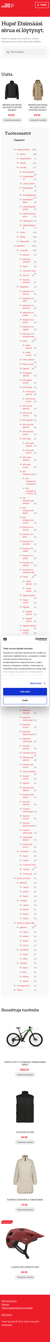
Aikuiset (26, 255)
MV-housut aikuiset (30, 392)
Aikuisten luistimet (26, 260)
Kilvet (25, 341)
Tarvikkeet (24, 851)
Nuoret (26, 275)
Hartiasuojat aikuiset (28, 758)
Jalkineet (23, 882)
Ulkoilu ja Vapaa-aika (26, 923)
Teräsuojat (27, 874)
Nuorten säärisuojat (27, 831)
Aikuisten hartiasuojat (28, 718)
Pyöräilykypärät (29, 195)
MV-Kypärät (28, 420)
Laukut (26, 860)
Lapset (26, 887)
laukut (25, 954)
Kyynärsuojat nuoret (28, 795)
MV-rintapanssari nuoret (31, 491)
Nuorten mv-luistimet (28, 542)
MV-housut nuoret (30, 400)
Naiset (25, 896)
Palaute (5, 1304)
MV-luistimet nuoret (28, 432)
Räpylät (26, 607)
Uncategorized (23, 985)
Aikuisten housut (26, 725)
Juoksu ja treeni (23, 878)
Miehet (26, 891)
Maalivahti (24, 287)
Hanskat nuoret (29, 753)
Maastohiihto (25, 158)
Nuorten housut (26, 817)
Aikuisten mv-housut (28, 292)
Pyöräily (23, 167)
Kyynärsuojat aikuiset (28, 788)
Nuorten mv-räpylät (28, 564)
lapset (25, 266)
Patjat (25, 577)
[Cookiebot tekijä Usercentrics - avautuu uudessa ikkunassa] (35, 639)
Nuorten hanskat (26, 803)
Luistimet (24, 250)
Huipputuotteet (23, 149)
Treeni (22, 232)
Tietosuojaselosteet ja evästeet (17, 1307)
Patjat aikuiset (29, 582)
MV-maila (27, 438)
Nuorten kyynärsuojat (28, 824)
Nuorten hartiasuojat (28, 810)
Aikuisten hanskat (26, 711)
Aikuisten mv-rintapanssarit (28, 335)
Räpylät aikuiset (29, 612)
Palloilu (23, 163)
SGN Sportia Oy (9, 1301)
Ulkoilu (22, 237)
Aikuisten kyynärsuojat (28, 732)
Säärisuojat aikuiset (27, 838)
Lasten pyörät (29, 183)
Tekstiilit (23, 900)
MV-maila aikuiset (30, 444)
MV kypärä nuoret (27, 381)
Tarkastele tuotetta (12, 120)
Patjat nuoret (28, 589)
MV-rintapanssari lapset (28, 510)
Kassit (25, 856)
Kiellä (25, 700)
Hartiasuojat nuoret (28, 765)
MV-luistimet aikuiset (28, 425)
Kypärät (26, 368)
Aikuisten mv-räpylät (28, 328)
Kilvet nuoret (28, 353)
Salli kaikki (25, 691)
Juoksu (22, 154)
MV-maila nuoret (30, 451)
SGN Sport (6, 1314)
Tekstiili (26, 869)
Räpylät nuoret (29, 619)
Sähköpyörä (28, 221)
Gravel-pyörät (28, 172)
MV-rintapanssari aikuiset (31, 481)
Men (25, 972)
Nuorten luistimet (26, 281)
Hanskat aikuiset (26, 747)
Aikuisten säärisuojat (27, 740)
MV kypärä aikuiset (27, 374)
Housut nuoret (26, 777)
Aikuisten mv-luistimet (28, 306)
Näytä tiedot (35, 683)
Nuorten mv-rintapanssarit (28, 571)
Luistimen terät (29, 271)
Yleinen (20, 990)
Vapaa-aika (24, 241)
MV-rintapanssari (28, 472)
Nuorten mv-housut (28, 528)
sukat (25, 958)
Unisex (25, 918)
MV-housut (27, 387)
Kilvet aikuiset (29, 346)
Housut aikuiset (29, 771)
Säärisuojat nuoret (27, 845)
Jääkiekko (21, 246)
